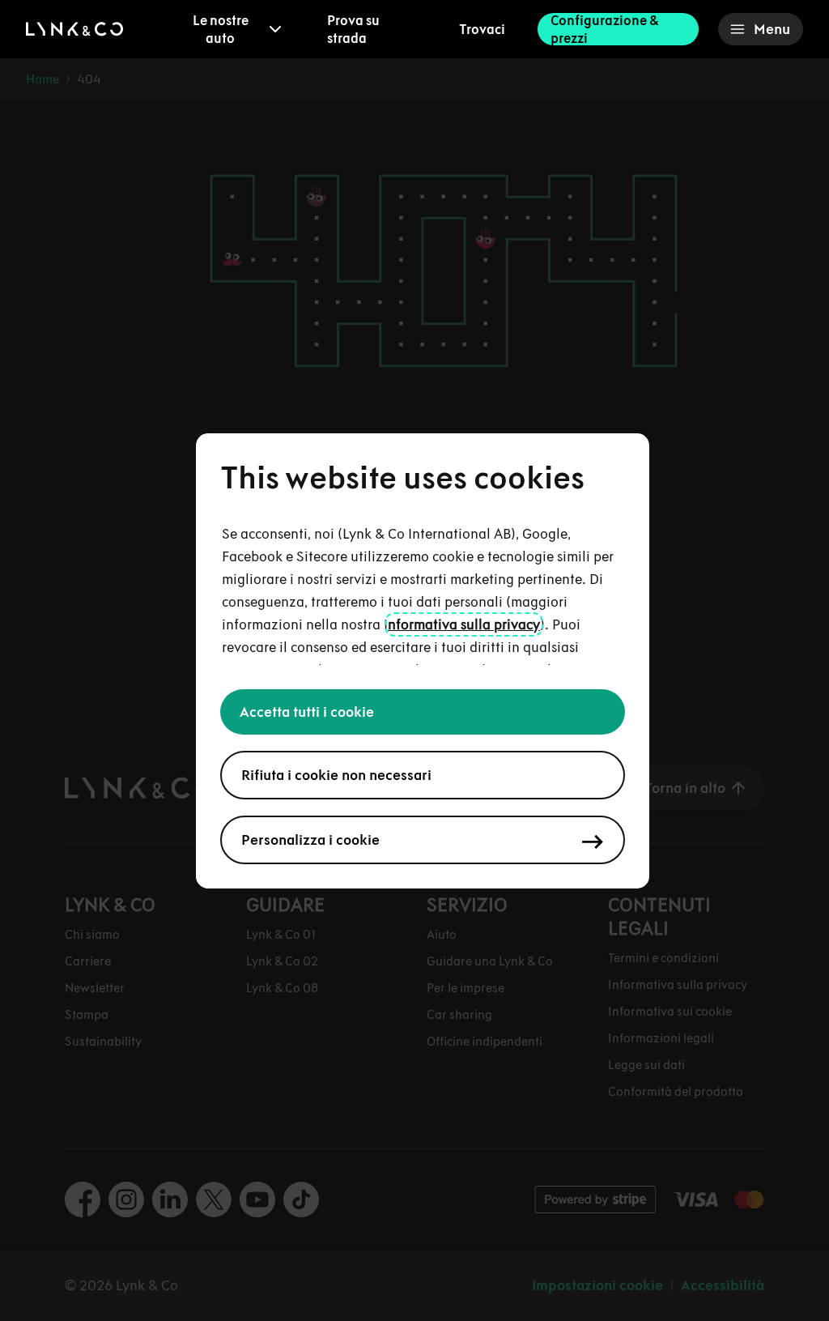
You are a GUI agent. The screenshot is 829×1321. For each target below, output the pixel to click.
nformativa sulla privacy (464, 624)
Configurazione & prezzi (604, 29)
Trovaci (482, 29)
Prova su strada (353, 29)
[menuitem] (231, 29)
